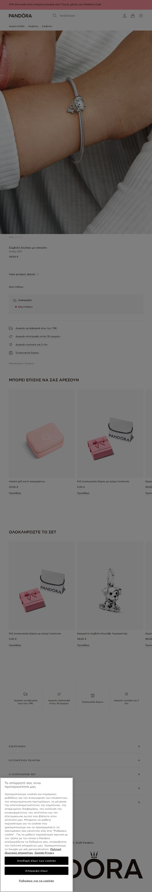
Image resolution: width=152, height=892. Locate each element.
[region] (36, 834)
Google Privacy (44, 852)
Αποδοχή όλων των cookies (36, 860)
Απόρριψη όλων (36, 870)
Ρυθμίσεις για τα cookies (36, 880)
